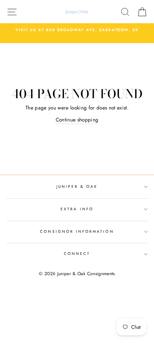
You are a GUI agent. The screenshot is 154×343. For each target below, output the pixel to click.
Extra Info (77, 209)
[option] (77, 30)
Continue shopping (77, 119)
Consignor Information (77, 231)
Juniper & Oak (77, 186)
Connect (77, 253)
